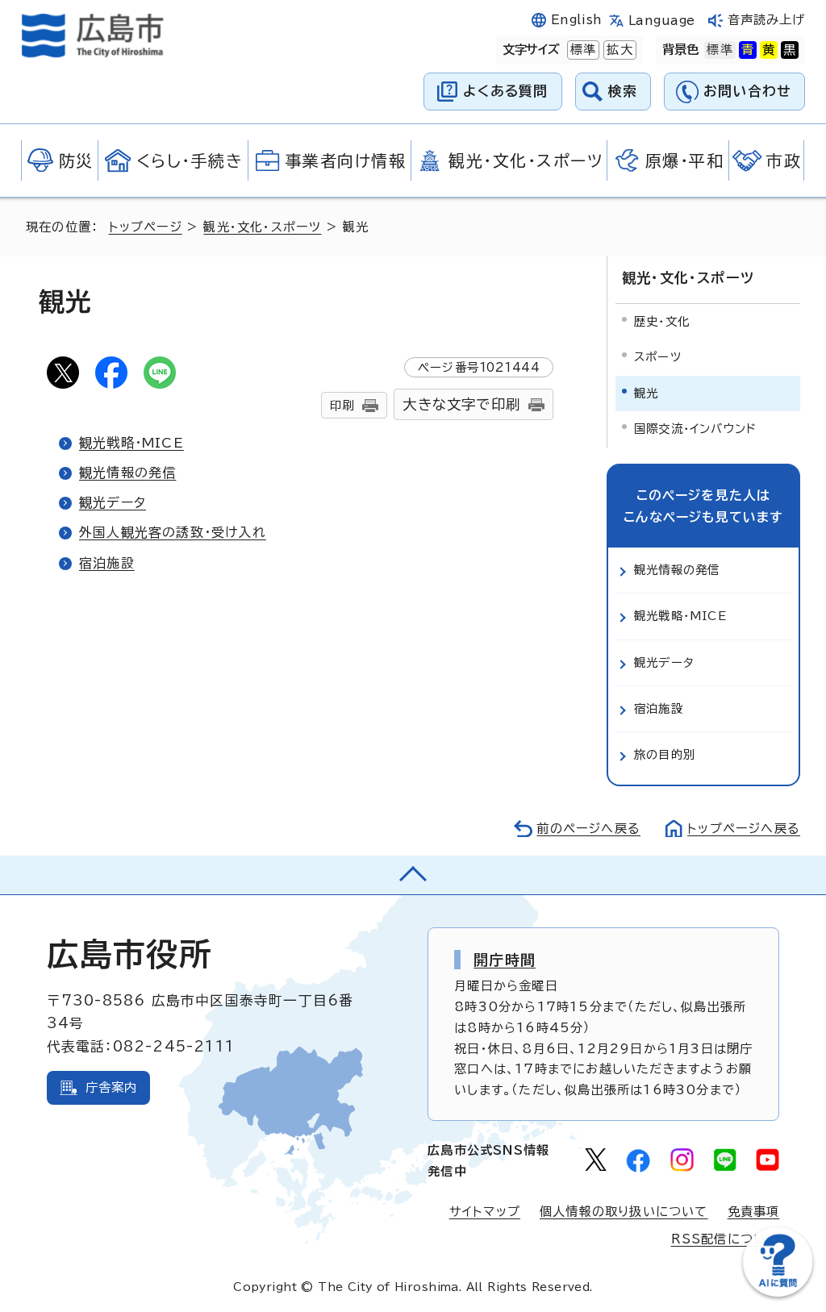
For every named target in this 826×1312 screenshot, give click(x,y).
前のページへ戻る (588, 829)
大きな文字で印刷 (461, 404)
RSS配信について (725, 1239)
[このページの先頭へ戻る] (413, 875)
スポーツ (658, 357)
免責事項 (754, 1212)
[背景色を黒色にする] (790, 50)
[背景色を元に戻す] (719, 50)
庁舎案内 (112, 1087)
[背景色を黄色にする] (769, 50)
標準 (581, 50)
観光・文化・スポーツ (262, 227)
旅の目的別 (664, 754)
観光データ (112, 502)
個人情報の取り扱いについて (624, 1212)
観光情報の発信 (127, 472)
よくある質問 (505, 91)
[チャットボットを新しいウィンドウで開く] (777, 1293)
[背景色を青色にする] (748, 50)
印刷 (342, 405)
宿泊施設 (107, 562)
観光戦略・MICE (131, 442)
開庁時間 (504, 959)
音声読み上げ (767, 20)
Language (661, 21)
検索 (623, 91)
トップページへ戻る (743, 829)
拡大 (617, 50)
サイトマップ (484, 1212)
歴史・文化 (662, 321)
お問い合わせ (747, 91)
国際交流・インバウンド (695, 429)
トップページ (145, 227)
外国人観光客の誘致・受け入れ (172, 532)
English (577, 20)
